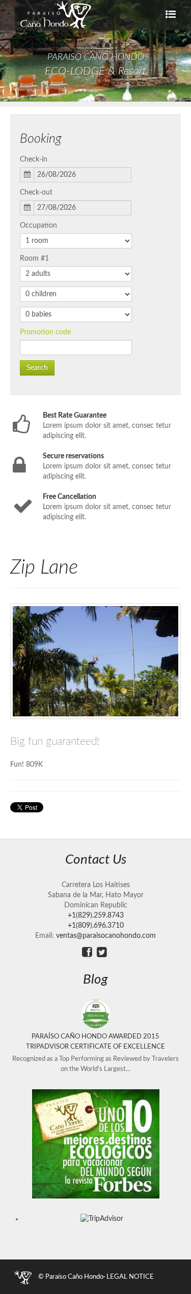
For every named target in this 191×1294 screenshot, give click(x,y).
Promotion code (45, 332)
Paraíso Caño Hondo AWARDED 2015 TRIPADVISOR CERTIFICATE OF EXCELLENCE (95, 1041)
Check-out (36, 192)
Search (37, 367)
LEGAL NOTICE (130, 1277)
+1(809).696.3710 (96, 925)
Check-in (33, 159)
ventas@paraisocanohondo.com (106, 935)
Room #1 (34, 258)
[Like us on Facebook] (87, 952)
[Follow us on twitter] (102, 952)
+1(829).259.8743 (96, 915)
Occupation (38, 225)
